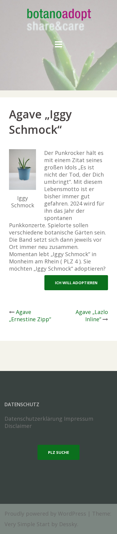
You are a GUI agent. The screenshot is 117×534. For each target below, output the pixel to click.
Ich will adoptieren (76, 282)
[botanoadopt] (58, 20)
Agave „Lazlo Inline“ (92, 315)
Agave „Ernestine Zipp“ (30, 315)
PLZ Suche (58, 452)
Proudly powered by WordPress (45, 513)
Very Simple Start (27, 524)
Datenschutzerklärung (33, 418)
